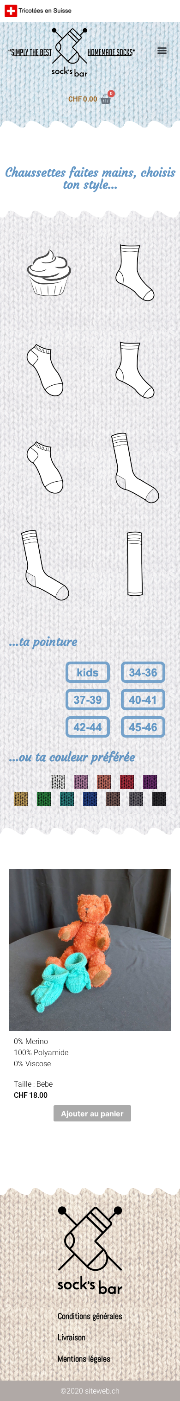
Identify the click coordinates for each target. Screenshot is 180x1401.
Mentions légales (84, 1358)
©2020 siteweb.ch (90, 1391)
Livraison (71, 1337)
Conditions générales (90, 1316)
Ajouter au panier (92, 1113)
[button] (162, 49)
